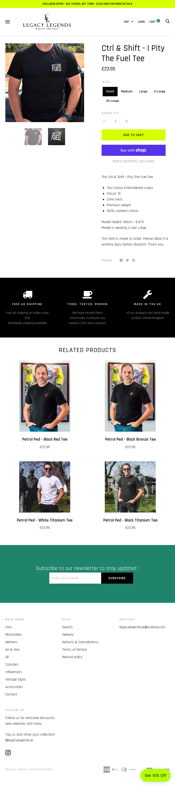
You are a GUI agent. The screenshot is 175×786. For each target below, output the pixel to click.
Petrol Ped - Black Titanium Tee (130, 520)
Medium (126, 91)
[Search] (167, 22)
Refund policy (72, 657)
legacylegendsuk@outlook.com (142, 627)
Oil (7, 657)
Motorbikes (13, 634)
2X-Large (112, 101)
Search (67, 627)
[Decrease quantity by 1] (104, 121)
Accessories (14, 686)
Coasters (12, 664)
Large (143, 91)
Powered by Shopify (40, 769)
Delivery (68, 634)
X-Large (159, 91)
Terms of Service (74, 649)
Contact (11, 694)
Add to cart (133, 135)
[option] (44, 82)
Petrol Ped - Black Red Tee (44, 439)
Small (110, 91)
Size (106, 82)
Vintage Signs (15, 679)
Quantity (110, 113)
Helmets (11, 642)
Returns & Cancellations (80, 642)
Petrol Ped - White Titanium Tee (45, 520)
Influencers (13, 671)
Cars (8, 627)
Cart (154, 22)
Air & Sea (12, 649)
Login (141, 22)
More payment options (134, 161)
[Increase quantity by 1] (126, 121)
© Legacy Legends (16, 769)
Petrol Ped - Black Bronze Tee (130, 439)
